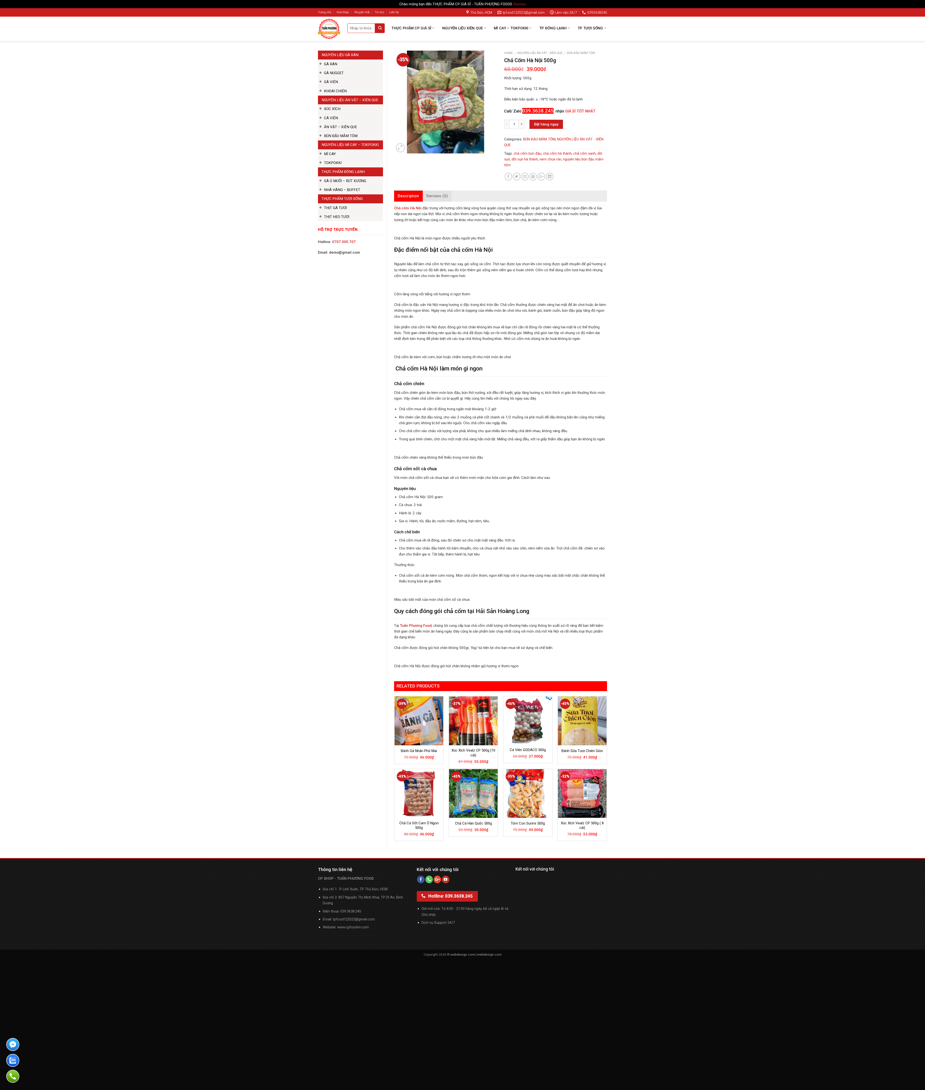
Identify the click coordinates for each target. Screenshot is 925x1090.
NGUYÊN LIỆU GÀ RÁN (340, 55)
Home (508, 53)
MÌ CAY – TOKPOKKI (511, 28)
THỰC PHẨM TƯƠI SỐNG (342, 199)
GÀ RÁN (330, 64)
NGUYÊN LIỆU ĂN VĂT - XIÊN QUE (539, 53)
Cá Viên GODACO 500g (528, 750)
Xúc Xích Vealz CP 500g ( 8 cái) (582, 825)
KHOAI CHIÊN (335, 91)
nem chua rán (550, 159)
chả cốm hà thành (557, 153)
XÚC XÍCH (332, 109)
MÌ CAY (330, 154)
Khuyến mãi (362, 12)
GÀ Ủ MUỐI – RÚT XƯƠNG (345, 181)
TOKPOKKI (333, 163)
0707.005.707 (344, 242)
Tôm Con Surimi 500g (528, 823)
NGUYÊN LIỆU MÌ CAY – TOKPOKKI (350, 145)
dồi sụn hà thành (525, 159)
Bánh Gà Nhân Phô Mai (419, 751)
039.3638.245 (350, 911)
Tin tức (379, 12)
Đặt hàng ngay (546, 124)
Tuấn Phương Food (416, 625)
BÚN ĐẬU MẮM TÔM (340, 136)
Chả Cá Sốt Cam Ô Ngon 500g (419, 825)
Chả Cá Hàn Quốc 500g (473, 823)
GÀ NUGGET (334, 73)
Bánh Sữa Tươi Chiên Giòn (582, 751)
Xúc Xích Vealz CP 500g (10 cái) (473, 752)
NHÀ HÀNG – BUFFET (342, 190)
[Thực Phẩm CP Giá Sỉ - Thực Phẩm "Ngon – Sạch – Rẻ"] (329, 29)
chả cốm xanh (584, 153)
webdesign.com (489, 954)
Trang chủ (324, 12)
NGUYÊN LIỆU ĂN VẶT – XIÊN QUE (350, 100)
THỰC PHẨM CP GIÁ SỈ (411, 28)
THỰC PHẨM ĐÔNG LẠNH (343, 172)
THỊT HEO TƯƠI (336, 217)
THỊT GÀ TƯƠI (335, 208)
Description (408, 196)
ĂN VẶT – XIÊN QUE (340, 127)
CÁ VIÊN (331, 118)
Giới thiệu (343, 12)
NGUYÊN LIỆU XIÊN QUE (462, 28)
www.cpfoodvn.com (353, 927)
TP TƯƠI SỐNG (590, 28)
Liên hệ (394, 12)
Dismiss (519, 4)
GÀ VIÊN (331, 82)
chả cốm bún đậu (527, 153)
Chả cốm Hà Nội (408, 208)
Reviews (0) (437, 196)
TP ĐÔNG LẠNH (553, 28)
